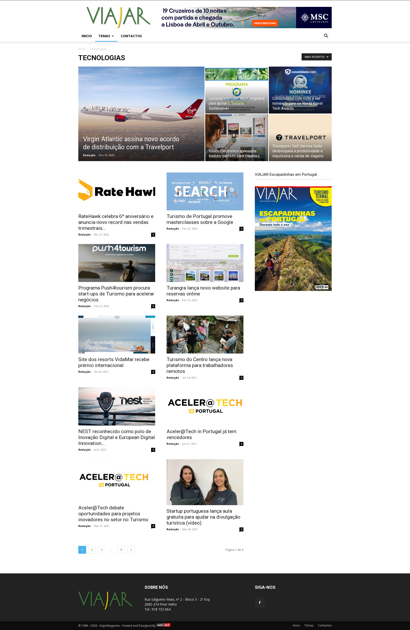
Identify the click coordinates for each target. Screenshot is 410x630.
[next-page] (131, 550)
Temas (104, 36)
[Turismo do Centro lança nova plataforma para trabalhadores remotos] (205, 335)
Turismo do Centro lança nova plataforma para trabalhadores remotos (200, 365)
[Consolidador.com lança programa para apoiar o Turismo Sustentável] (236, 90)
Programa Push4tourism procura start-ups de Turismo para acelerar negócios (116, 294)
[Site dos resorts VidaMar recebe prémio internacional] (116, 335)
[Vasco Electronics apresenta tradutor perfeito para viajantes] (236, 137)
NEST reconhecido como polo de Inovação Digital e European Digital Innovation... (116, 437)
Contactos (131, 36)
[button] (326, 36)
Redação (89, 155)
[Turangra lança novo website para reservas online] (205, 263)
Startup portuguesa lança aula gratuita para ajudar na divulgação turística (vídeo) (203, 517)
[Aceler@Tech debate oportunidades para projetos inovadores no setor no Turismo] (116, 480)
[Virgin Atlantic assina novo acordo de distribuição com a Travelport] (141, 114)
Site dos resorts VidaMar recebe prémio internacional (113, 362)
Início (81, 49)
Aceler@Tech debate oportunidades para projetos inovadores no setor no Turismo (113, 513)
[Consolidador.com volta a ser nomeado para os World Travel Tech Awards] (300, 90)
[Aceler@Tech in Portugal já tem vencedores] (205, 406)
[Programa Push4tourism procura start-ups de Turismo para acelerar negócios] (116, 263)
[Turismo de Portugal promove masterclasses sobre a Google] (205, 191)
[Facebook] (259, 602)
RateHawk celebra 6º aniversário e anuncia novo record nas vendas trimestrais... (116, 222)
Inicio (87, 36)
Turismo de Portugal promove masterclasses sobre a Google (200, 219)
